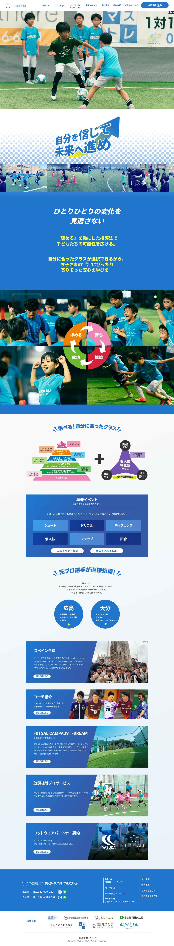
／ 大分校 (117, 882)
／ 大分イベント (127, 901)
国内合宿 (145, 885)
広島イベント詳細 (67, 551)
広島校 (108, 882)
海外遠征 (145, 879)
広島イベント (111, 901)
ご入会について (148, 891)
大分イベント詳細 (107, 551)
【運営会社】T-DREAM (87, 937)
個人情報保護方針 (149, 896)
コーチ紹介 (110, 888)
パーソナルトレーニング (116, 893)
